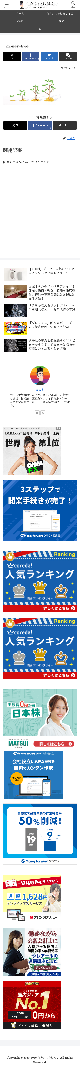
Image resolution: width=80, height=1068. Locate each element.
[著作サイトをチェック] (37, 412)
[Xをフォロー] (42, 412)
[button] (68, 56)
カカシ (40, 389)
